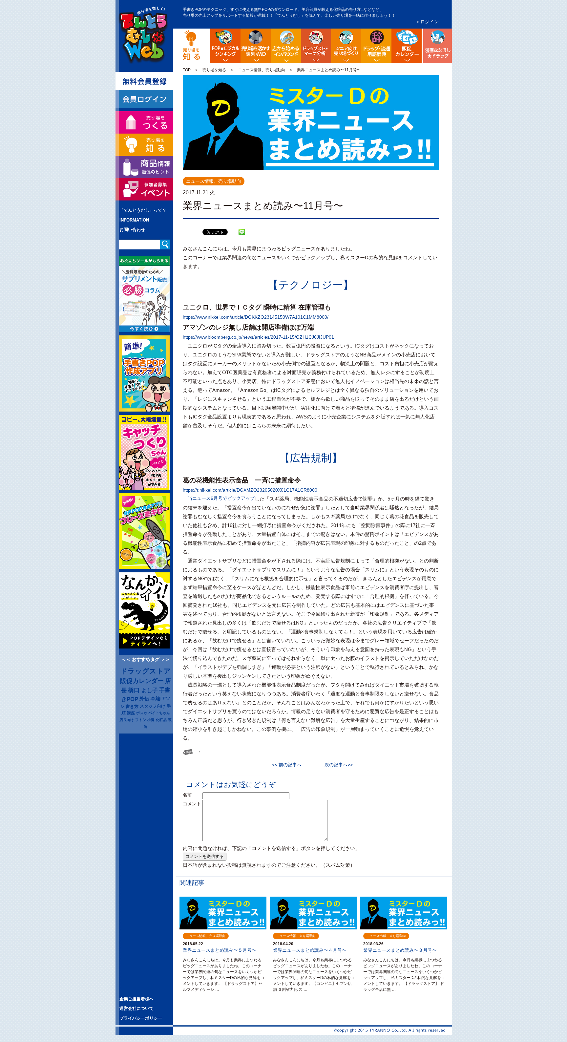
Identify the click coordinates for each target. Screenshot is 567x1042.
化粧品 (161, 720)
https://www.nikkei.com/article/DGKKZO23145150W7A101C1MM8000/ (255, 317)
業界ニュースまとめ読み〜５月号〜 (219, 950)
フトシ (140, 720)
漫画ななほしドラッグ (437, 46)
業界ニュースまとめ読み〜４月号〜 (309, 950)
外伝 (144, 698)
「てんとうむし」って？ (142, 210)
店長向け (126, 720)
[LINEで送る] (242, 227)
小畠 (151, 720)
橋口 (134, 690)
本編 (155, 698)
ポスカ (141, 713)
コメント (192, 803)
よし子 (149, 690)
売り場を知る (214, 70)
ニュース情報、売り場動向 (261, 70)
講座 (131, 713)
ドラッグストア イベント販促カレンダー (406, 46)
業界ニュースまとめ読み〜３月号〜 (400, 950)
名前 (192, 794)
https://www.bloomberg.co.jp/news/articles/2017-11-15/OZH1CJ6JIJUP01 (258, 337)
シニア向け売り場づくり (346, 46)
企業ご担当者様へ (136, 998)
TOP (187, 70)
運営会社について (136, 1008)
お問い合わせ (132, 229)
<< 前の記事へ (289, 764)
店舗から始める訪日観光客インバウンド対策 (286, 46)
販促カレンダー (142, 680)
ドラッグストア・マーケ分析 (316, 46)
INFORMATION (134, 220)
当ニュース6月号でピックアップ (221, 498)
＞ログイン (427, 21)
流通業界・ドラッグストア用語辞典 (376, 46)
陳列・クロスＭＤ (256, 46)
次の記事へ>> (336, 764)
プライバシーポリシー (140, 1018)
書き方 (132, 706)
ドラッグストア (145, 671)
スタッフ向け (152, 706)
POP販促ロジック (225, 46)
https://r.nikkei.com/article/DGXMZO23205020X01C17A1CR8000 (250, 490)
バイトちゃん (159, 713)
